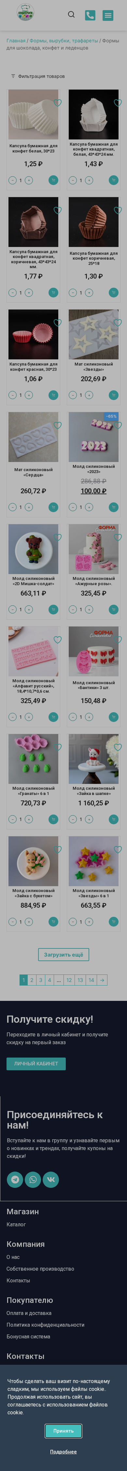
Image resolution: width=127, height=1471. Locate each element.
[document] (63, 735)
